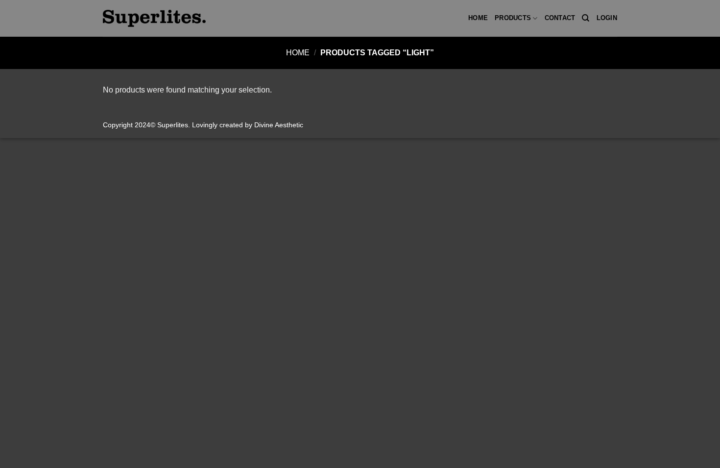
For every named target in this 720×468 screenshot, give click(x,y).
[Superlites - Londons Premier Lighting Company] (154, 18)
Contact (560, 18)
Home (478, 18)
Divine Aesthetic (278, 125)
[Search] (585, 18)
